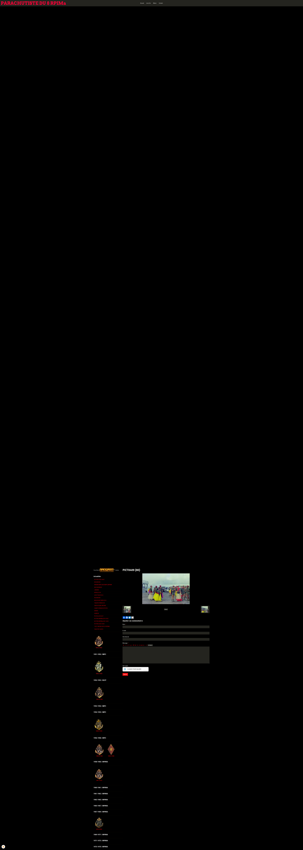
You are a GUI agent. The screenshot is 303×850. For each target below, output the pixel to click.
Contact (161, 3)
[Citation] (134, 645)
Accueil (142, 3)
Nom (124, 624)
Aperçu (150, 645)
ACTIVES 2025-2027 (99, 579)
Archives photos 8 (98, 616)
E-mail (124, 630)
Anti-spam (125, 665)
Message (125, 643)
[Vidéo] (143, 645)
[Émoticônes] (147, 645)
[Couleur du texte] (131, 645)
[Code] (145, 645)
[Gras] (123, 645)
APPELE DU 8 (97, 592)
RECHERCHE (97, 582)
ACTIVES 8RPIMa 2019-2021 (101, 618)
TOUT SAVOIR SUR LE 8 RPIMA (102, 626)
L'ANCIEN (96, 590)
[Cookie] (3, 846)
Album (154, 3)
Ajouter (125, 674)
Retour (166, 609)
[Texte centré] (136, 645)
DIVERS (96, 610)
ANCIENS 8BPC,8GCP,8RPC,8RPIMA (103, 584)
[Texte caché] (139, 645)
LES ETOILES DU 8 (98, 595)
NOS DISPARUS (98, 587)
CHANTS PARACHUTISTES (101, 608)
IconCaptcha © (145, 670)
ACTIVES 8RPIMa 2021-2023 (101, 621)
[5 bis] (105, 750)
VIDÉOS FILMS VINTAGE (100, 605)
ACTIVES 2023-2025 (99, 623)
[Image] (141, 645)
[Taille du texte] (129, 645)
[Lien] (137, 645)
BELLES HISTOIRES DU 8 (100, 600)
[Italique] (125, 645)
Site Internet (126, 636)
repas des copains (98, 629)
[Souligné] (127, 645)
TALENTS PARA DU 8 (99, 603)
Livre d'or (148, 3)
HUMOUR (96, 613)
